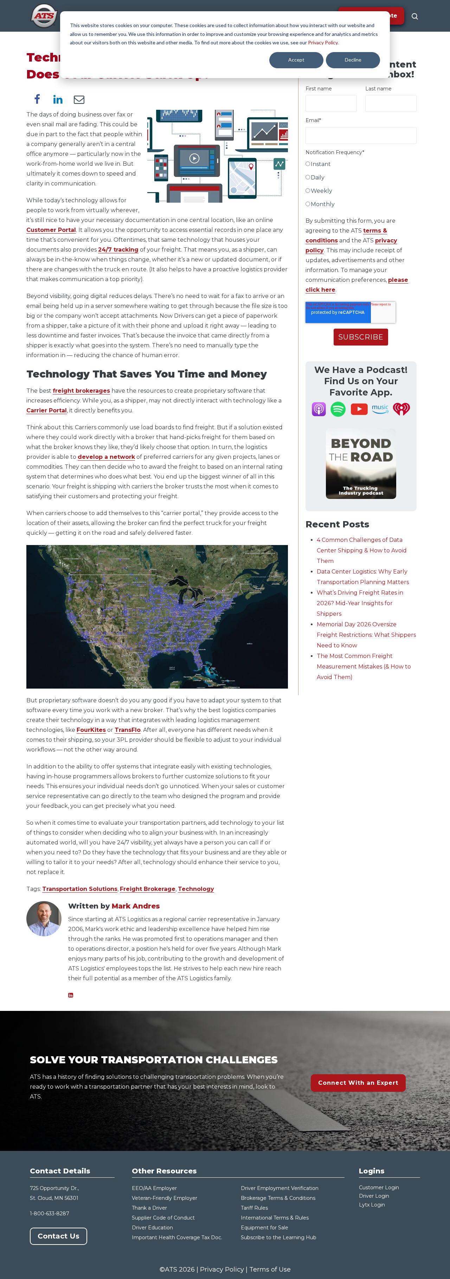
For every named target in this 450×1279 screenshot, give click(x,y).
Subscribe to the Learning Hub (278, 1237)
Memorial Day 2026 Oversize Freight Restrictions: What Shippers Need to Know (366, 635)
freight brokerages (81, 390)
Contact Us (58, 1236)
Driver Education (152, 1227)
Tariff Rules (254, 1208)
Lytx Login (372, 1205)
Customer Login (379, 1187)
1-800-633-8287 (49, 1213)
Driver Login (374, 1196)
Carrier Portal (46, 410)
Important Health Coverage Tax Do (175, 1237)
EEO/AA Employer (154, 1188)
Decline (353, 60)
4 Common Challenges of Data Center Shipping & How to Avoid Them (362, 550)
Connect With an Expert (358, 1082)
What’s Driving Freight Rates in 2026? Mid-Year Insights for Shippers (360, 603)
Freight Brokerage (147, 889)
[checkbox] (361, 186)
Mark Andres (136, 906)
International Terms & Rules (275, 1218)
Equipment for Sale (264, 1227)
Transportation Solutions (79, 889)
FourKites (91, 730)
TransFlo (128, 730)
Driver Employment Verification (280, 1188)
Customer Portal (51, 230)
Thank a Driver (149, 1208)
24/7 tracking (118, 249)
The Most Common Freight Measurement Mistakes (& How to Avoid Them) (364, 666)
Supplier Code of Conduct (163, 1218)
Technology (196, 889)
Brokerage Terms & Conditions (278, 1198)
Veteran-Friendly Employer (164, 1198)
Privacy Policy (323, 42)
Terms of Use (270, 1269)
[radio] (361, 165)
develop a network (106, 457)
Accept (296, 60)
